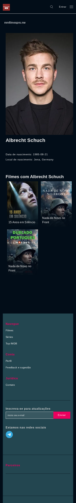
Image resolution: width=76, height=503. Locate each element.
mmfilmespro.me (15, 22)
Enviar (62, 415)
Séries (9, 337)
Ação (54, 211)
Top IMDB (11, 343)
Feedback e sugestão (18, 367)
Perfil (9, 360)
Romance (23, 215)
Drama (12, 215)
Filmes (9, 330)
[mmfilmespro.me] (7, 7)
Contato (10, 384)
